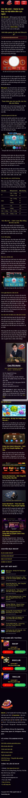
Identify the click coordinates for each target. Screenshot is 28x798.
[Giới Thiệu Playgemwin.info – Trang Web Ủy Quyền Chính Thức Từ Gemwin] (14, 523)
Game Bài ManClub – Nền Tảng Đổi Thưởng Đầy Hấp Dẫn (14, 477)
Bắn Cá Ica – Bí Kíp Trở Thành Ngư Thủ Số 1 (14, 419)
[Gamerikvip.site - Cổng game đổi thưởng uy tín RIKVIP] (9, 2)
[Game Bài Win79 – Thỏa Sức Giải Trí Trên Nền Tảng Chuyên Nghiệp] (14, 496)
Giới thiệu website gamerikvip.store (11, 743)
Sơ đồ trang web (6, 784)
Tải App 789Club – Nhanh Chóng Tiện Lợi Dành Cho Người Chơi (15, 605)
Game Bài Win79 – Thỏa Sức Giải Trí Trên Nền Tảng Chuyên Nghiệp (13, 505)
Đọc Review (21, 652)
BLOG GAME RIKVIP (7, 553)
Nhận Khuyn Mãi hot (13, 648)
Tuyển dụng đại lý (6, 755)
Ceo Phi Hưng (14, 365)
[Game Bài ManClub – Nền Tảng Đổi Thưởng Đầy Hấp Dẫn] (14, 468)
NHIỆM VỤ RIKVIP (6, 562)
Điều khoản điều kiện (7, 746)
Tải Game (8, 652)
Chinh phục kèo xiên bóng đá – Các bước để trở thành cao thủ (16, 630)
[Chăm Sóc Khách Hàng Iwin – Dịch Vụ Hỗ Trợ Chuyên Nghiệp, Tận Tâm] (14, 438)
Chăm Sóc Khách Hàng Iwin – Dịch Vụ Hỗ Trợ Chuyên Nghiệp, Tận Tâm (13, 448)
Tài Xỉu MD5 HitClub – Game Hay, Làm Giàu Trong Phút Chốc (15, 624)
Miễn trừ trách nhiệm (7, 752)
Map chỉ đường (6, 782)
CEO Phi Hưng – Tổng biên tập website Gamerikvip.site (12, 759)
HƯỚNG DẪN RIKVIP (7, 556)
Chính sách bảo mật (6, 749)
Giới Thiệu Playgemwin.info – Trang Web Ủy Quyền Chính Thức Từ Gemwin (13, 533)
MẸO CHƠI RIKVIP (6, 559)
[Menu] (2, 2)
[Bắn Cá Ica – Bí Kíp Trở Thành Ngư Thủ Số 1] (14, 410)
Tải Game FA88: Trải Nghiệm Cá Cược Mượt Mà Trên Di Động (15, 618)
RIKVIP (3, 713)
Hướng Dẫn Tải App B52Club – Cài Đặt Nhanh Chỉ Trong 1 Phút (16, 611)
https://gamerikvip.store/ (13, 768)
